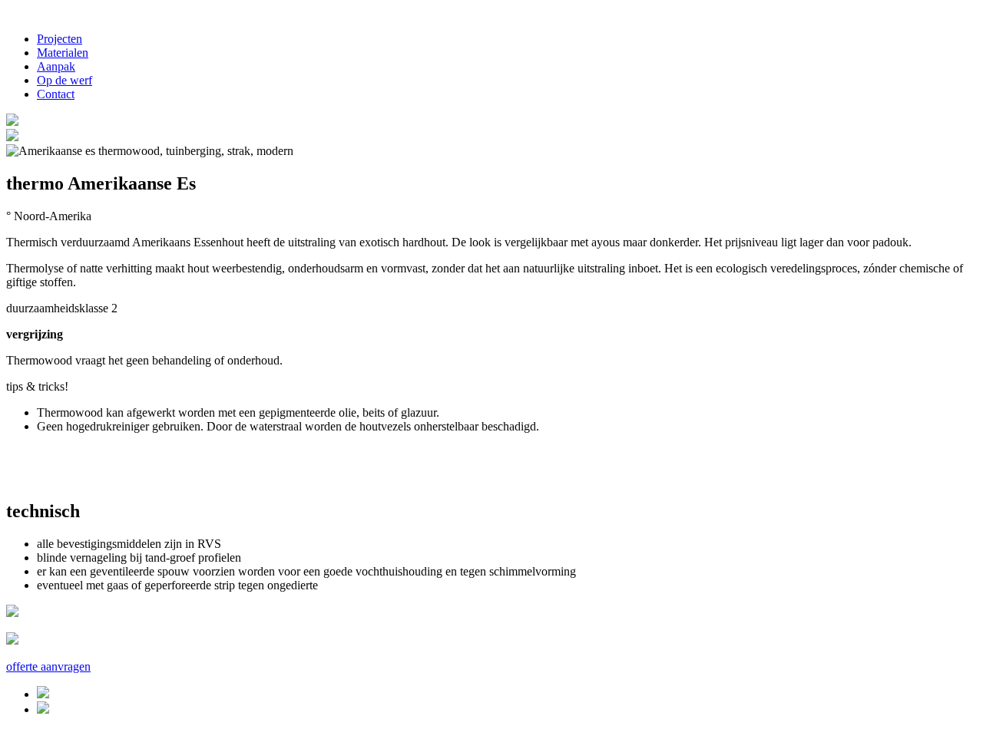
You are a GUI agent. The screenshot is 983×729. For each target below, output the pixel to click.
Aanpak (56, 66)
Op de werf (64, 80)
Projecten (59, 38)
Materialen (62, 52)
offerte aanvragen (48, 666)
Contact (55, 94)
